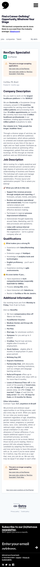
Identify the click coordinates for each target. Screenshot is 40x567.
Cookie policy (25, 511)
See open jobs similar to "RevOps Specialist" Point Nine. (20, 73)
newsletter (9, 530)
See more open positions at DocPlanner (20, 490)
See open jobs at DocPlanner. (19, 69)
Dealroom (14, 32)
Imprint (18, 557)
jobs (2, 39)
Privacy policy (15, 511)
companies (10, 39)
